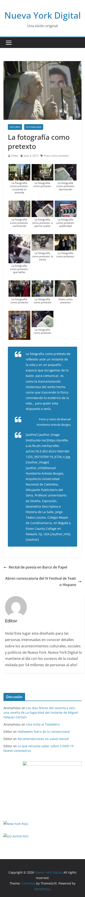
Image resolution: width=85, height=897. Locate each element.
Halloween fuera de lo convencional (44, 731)
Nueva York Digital (42, 15)
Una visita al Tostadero (43, 724)
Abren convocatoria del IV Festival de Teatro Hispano (40, 581)
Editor (15, 155)
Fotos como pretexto (56, 155)
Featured (15, 127)
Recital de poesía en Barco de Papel (38, 567)
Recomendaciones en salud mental (43, 739)
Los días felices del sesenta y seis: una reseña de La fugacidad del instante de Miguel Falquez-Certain (40, 712)
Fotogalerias (33, 127)
